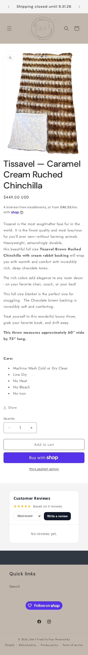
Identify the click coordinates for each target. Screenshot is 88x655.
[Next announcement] (79, 7)
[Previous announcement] (9, 7)
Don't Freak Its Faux (42, 639)
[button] (9, 28)
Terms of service (73, 645)
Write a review (57, 516)
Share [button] (12, 407)
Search (14, 586)
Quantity (9, 418)
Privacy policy (49, 645)
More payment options (44, 469)
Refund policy (27, 645)
